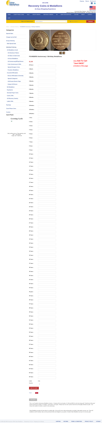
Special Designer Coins (14, 67)
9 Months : (31, 101)
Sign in (23, 21)
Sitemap (98, 421)
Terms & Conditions (76, 421)
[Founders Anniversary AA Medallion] (39, 40)
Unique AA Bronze (12, 84)
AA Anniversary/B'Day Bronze (15, 61)
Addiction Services (66, 14)
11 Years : (31, 158)
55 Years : (31, 336)
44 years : (31, 291)
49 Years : (31, 312)
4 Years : (31, 129)
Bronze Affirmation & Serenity (15, 75)
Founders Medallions (13, 70)
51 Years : (31, 320)
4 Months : (31, 81)
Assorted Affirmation (12, 72)
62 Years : (31, 364)
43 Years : (31, 287)
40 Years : (31, 275)
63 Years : (31, 368)
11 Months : (31, 109)
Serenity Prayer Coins (12, 92)
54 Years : (31, 332)
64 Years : (31, 372)
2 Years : (31, 121)
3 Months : (31, 77)
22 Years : (31, 202)
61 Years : (31, 360)
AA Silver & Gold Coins (14, 55)
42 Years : (31, 283)
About (83, 14)
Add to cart (33, 388)
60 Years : (31, 356)
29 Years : (31, 231)
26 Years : (31, 218)
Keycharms (10, 90)
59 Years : (31, 352)
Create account (29, 21)
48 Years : (31, 307)
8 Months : (31, 97)
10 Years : (31, 154)
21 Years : (31, 198)
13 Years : (31, 166)
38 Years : (31, 267)
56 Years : (31, 340)
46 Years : (31, 299)
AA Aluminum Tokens (13, 52)
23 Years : (31, 206)
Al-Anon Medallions (13, 58)
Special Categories (12, 78)
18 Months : (31, 113)
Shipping (82, 1)
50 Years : (31, 316)
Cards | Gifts (10, 95)
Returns (87, 1)
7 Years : (31, 141)
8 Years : (31, 146)
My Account (93, 1)
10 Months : (31, 105)
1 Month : (31, 69)
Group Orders (36, 14)
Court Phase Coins (19, 14)
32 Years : (31, 243)
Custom (76, 14)
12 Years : (31, 162)
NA (57, 14)
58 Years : (31, 348)
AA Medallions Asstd (12, 50)
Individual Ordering (14, 26)
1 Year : (30, 117)
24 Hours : (31, 65)
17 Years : (31, 182)
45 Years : (31, 295)
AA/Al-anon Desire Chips (14, 81)
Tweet (30, 392)
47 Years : (31, 303)
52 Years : (31, 324)
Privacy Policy (89, 421)
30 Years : (31, 235)
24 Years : (31, 210)
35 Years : (31, 255)
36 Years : (31, 259)
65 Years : (31, 376)
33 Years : (31, 247)
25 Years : (31, 214)
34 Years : (31, 251)
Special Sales (9, 33)
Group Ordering (10, 40)
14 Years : (31, 170)
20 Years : (31, 194)
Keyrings (8, 105)
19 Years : (31, 190)
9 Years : (31, 150)
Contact (90, 14)
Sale (28, 14)
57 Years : (31, 344)
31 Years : (31, 239)
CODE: (30, 381)
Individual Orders (48, 14)
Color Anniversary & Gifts (14, 64)
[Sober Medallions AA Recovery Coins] (12, 3)
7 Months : (31, 93)
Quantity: (31, 383)
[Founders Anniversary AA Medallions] (60, 40)
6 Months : (31, 89)
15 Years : (31, 174)
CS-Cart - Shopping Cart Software (36, 421)
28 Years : (31, 227)
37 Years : (31, 263)
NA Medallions (10, 87)
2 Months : (31, 73)
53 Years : (31, 328)
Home (9, 14)
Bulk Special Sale (11, 43)
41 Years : (31, 279)
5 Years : (31, 133)
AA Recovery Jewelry (12, 98)
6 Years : (31, 137)
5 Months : (31, 85)
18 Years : (31, 186)
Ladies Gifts (10, 101)
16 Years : (31, 178)
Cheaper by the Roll (11, 37)
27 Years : (31, 222)
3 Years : (31, 125)
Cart (9, 18)
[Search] (66, 22)
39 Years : (31, 271)
